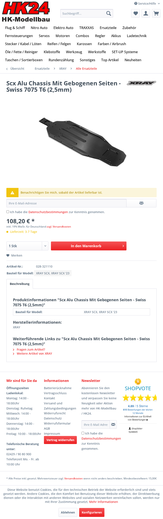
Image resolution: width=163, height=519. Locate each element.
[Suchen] (108, 13)
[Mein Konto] (146, 13)
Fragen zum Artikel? (30, 349)
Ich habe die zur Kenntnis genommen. (57, 212)
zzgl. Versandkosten (59, 226)
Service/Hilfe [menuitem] (147, 3)
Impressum (52, 434)
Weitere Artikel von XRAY (34, 353)
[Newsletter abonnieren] (113, 424)
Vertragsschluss (55, 393)
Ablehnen (68, 512)
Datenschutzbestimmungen (48, 212)
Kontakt (49, 398)
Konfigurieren (92, 512)
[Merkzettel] (135, 13)
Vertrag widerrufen (60, 440)
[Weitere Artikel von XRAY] (141, 87)
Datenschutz (53, 418)
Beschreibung (20, 284)
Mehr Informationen (103, 502)
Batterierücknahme (58, 388)
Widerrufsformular (57, 423)
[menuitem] (86, 13)
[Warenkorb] (156, 13)
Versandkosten (73, 478)
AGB (47, 428)
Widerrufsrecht (55, 413)
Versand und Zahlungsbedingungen (60, 405)
